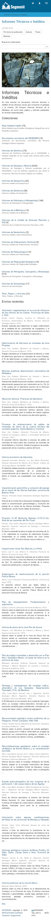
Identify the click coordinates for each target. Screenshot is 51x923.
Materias (6, 36)
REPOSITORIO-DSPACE (12, 912)
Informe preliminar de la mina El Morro (19, 882)
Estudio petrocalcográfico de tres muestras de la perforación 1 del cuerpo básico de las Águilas (25, 782)
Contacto (5, 915)
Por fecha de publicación (13, 32)
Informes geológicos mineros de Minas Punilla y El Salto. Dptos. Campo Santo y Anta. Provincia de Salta (25, 852)
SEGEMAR (6, 910)
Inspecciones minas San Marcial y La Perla (22, 548)
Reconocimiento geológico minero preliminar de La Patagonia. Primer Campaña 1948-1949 (25, 719)
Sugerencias (16, 915)
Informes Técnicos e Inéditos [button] (15, 14)
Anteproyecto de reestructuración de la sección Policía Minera (25, 575)
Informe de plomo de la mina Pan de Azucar (22, 627)
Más (3, 903)
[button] (33, 3)
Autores (29, 32)
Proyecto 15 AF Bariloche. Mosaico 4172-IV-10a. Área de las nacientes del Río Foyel (25, 519)
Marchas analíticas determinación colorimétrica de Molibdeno (25, 372)
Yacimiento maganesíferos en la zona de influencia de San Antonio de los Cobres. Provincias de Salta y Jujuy (25, 312)
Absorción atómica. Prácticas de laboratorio (22, 398)
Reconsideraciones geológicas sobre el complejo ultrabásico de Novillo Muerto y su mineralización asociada (25, 748)
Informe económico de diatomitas (17, 456)
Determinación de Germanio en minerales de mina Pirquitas (25, 344)
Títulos (37, 32)
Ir (47, 46)
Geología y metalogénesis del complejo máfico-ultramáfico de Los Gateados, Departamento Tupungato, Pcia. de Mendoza (25, 687)
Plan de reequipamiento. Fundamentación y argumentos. (25, 603)
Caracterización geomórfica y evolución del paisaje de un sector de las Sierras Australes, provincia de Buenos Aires (25, 490)
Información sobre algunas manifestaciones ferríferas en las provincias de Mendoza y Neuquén (25, 818)
